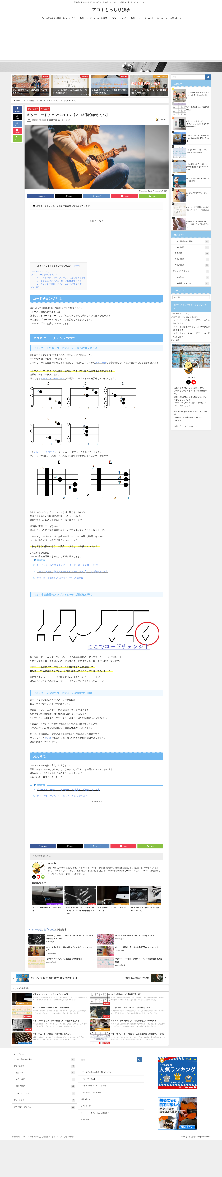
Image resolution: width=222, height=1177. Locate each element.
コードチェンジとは (40, 271)
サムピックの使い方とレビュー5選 (197, 194)
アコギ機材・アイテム (190, 283)
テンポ (48, 738)
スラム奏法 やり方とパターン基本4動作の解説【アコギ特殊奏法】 (197, 166)
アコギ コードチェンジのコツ (44, 275)
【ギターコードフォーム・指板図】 (93, 18)
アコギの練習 (33, 109)
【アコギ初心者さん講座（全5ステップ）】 (58, 18)
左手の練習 (45, 109)
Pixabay (155, 191)
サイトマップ (161, 18)
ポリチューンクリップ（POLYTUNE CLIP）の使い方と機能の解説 (197, 123)
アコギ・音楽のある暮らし (190, 241)
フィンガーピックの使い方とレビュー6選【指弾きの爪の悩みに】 (197, 95)
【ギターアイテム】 (119, 18)
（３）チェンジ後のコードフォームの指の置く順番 (58, 284)
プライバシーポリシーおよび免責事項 (95, 1113)
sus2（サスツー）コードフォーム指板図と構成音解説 (197, 151)
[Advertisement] (111, 42)
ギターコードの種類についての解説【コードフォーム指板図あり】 (197, 209)
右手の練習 (191, 259)
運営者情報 (85, 1119)
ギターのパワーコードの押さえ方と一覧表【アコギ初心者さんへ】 (197, 224)
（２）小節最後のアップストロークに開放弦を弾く (58, 281)
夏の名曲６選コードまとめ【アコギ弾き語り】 (197, 180)
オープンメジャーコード (53, 378)
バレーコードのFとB (44, 452)
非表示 (76, 266)
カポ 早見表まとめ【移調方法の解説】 (197, 108)
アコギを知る (190, 277)
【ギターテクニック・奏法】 (142, 18)
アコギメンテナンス (190, 271)
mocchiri (163, 119)
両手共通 (191, 253)
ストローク (100, 362)
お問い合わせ (175, 18)
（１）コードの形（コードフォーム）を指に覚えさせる (60, 278)
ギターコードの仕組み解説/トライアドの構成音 (60, 578)
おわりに (35, 287)
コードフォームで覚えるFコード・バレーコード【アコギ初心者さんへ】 (72, 571)
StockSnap (143, 191)
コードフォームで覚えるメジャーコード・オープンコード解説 (67, 565)
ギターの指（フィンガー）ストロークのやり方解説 (62, 796)
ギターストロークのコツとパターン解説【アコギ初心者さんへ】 (68, 789)
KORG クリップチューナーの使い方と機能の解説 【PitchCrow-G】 (197, 138)
